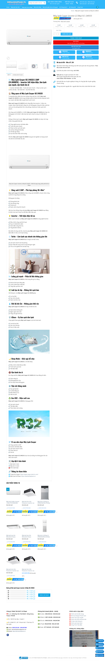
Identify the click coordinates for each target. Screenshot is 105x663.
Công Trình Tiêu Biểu (76, 625)
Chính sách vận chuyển (77, 617)
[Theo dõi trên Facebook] (8, 635)
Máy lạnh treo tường (27, 7)
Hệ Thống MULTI (63, 7)
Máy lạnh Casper (65, 21)
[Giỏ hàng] (97, 7)
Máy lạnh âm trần (15, 7)
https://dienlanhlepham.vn (28, 476)
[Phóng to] (8, 58)
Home (7, 7)
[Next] (49, 37)
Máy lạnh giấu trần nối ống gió (50, 7)
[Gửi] (44, 2)
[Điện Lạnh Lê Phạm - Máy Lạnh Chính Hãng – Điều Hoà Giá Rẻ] (16, 3)
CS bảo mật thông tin (76, 621)
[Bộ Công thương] (23, 657)
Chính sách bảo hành (76, 623)
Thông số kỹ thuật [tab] (18, 74)
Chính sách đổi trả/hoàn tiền (78, 619)
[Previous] (9, 37)
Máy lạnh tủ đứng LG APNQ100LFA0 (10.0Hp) (44, 502)
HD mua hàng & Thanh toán (78, 616)
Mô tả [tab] (9, 74)
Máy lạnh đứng (37, 7)
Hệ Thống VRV (72, 7)
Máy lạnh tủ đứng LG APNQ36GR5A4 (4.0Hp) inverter (44, 537)
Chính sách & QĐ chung (77, 614)
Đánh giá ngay (44, 595)
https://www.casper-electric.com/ (29, 474)
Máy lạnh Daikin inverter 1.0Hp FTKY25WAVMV (12, 502)
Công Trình (80, 7)
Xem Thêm (58, 30)
